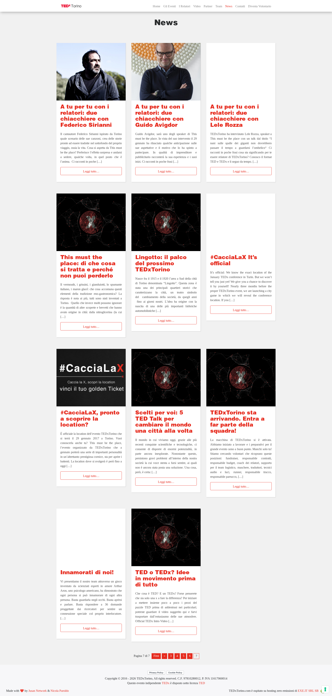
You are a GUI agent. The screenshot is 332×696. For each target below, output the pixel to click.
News (228, 6)
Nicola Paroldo (60, 690)
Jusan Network (37, 690)
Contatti (240, 6)
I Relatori (184, 6)
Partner (208, 6)
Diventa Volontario (259, 6)
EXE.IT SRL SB (308, 690)
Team (218, 6)
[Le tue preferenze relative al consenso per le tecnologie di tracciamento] (325, 689)
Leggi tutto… (91, 171)
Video (197, 6)
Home (156, 6)
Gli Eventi (169, 6)
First (156, 655)
